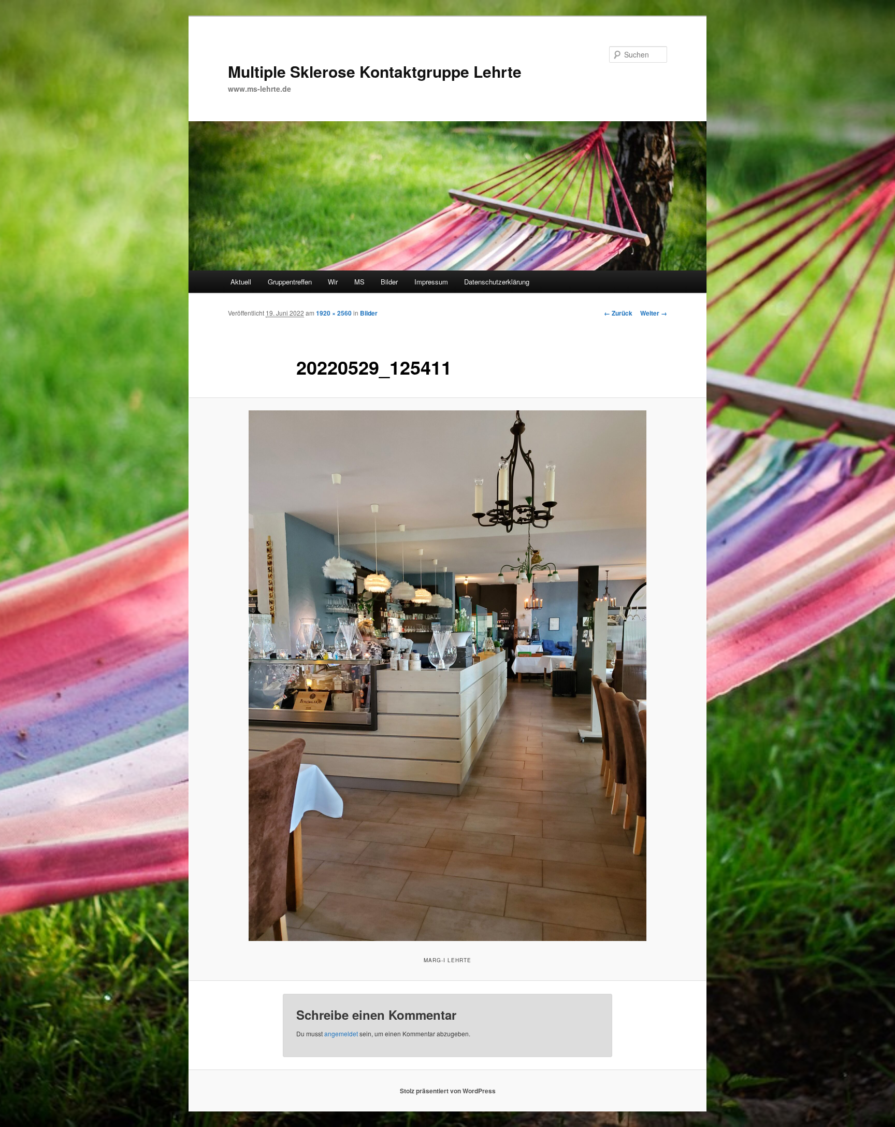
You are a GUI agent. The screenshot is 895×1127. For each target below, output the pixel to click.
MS (359, 282)
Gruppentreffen (290, 282)
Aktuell (240, 282)
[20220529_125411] (447, 675)
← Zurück (618, 313)
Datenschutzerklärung (496, 282)
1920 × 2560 (334, 313)
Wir (333, 282)
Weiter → (653, 313)
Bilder (389, 282)
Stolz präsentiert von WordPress (448, 1090)
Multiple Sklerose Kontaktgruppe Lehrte (375, 71)
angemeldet (341, 1033)
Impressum (431, 282)
